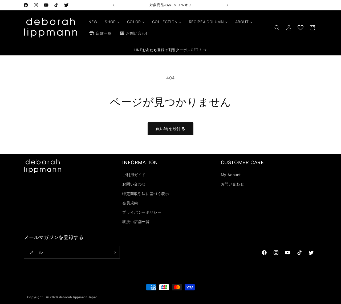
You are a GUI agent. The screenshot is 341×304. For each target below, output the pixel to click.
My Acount (231, 174)
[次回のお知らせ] (227, 5)
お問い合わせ (134, 184)
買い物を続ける (170, 128)
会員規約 (130, 203)
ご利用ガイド (134, 174)
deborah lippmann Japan (78, 297)
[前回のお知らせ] (114, 5)
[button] (277, 28)
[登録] (114, 252)
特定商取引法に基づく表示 (145, 193)
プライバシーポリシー (141, 212)
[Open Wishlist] (300, 28)
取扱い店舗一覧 (135, 221)
